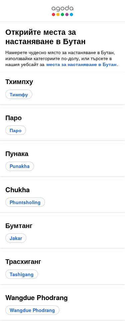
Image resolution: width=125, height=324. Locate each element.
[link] (62, 10)
